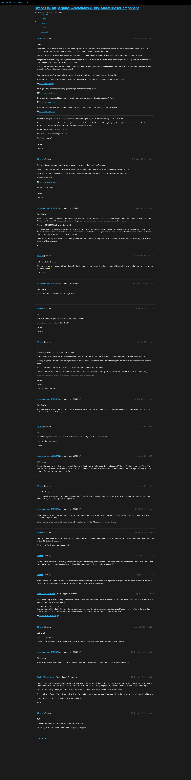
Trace (44, 27)
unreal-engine (44, 14)
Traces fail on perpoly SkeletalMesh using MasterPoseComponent (87, 8)
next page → (42, 738)
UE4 (44, 19)
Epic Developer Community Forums (14, 2)
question (44, 23)
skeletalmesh (44, 32)
